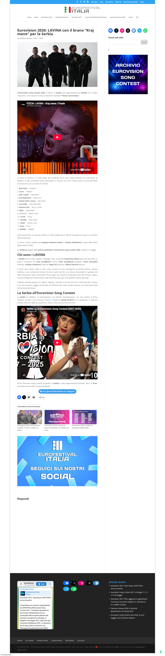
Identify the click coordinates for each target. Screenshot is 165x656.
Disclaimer (69, 640)
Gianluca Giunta (26, 38)
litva (49, 300)
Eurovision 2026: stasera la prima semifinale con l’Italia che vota (57, 427)
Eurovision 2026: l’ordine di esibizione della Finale (82, 426)
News (36, 17)
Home (29, 17)
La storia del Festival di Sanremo (96, 17)
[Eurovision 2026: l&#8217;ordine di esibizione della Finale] (84, 417)
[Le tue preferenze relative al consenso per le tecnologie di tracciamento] (160, 651)
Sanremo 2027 (77, 17)
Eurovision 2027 (46, 17)
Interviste (94, 2)
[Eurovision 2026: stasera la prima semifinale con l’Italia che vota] (57, 417)
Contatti (81, 640)
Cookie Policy (56, 640)
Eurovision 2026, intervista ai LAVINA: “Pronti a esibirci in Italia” (28, 427)
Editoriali (118, 2)
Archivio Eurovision (61, 17)
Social (131, 17)
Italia (101, 2)
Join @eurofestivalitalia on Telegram (58, 391)
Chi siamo (29, 640)
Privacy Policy (42, 640)
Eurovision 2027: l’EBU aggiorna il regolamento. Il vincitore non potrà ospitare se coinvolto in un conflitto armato (129, 602)
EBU (116, 647)
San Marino (109, 2)
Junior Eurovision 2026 (117, 17)
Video (142, 2)
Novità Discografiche (130, 2)
